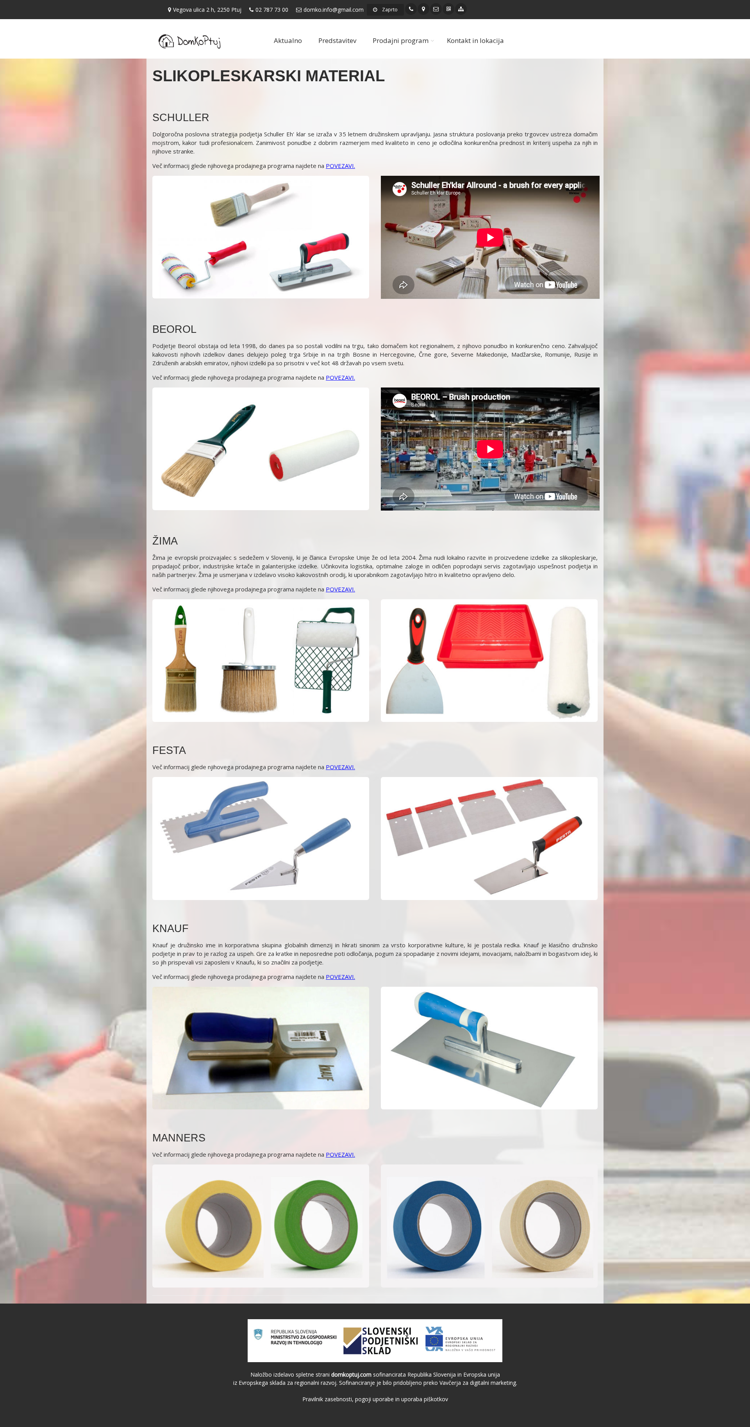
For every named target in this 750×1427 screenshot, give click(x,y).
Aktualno (288, 40)
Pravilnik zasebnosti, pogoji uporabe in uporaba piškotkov (375, 1399)
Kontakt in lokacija (475, 40)
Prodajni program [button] (401, 40)
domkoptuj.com (351, 1374)
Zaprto (389, 9)
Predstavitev (337, 40)
